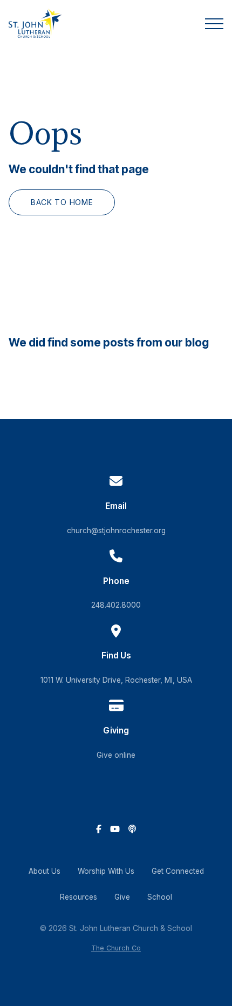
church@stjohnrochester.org (116, 530)
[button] (214, 24)
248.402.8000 (116, 605)
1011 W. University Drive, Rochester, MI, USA (116, 680)
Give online (116, 755)
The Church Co (116, 948)
